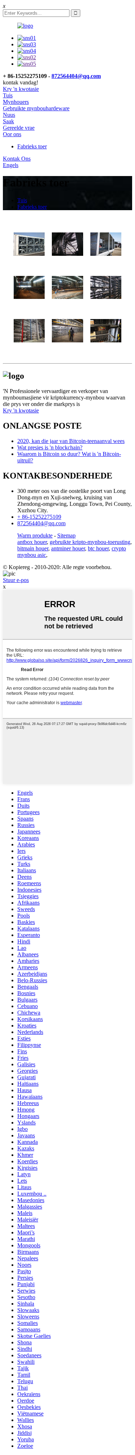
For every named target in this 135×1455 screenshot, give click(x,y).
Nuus (9, 115)
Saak (8, 121)
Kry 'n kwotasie (21, 89)
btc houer (98, 548)
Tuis (8, 95)
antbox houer (32, 542)
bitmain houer (32, 548)
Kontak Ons (17, 159)
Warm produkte (35, 535)
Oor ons (12, 134)
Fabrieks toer (32, 146)
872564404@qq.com (76, 76)
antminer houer (68, 548)
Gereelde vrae (19, 128)
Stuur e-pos (16, 580)
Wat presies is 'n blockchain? (49, 447)
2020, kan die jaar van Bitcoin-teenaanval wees (71, 441)
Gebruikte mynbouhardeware (36, 108)
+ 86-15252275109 (39, 517)
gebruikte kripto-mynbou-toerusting (90, 542)
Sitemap (66, 535)
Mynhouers (16, 102)
